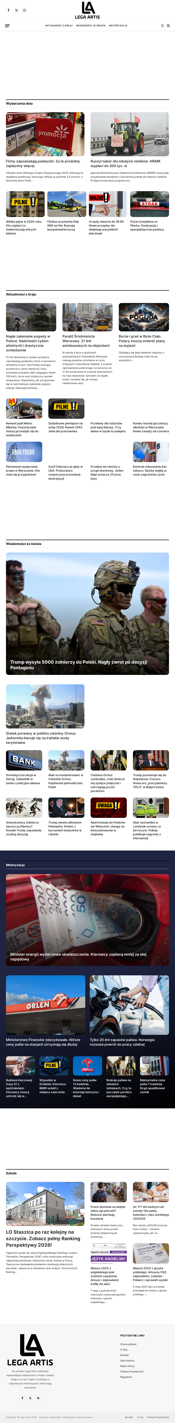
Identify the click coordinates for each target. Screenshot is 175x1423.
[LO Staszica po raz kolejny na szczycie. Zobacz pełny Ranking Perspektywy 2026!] (45, 1204)
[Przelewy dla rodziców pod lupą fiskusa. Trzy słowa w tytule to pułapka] (109, 408)
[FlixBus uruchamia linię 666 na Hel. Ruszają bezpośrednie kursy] (66, 204)
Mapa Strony (127, 1366)
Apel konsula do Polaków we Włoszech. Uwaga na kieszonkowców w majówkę (108, 828)
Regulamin (126, 1376)
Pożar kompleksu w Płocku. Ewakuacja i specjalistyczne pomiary (147, 225)
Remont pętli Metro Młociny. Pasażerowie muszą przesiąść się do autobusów (22, 429)
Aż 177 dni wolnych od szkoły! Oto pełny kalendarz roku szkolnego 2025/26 (151, 1212)
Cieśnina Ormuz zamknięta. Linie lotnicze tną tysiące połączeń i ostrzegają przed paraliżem (108, 783)
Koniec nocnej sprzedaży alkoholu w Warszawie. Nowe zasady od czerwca (151, 427)
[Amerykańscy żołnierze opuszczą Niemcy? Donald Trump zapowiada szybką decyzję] (24, 808)
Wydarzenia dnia (19, 104)
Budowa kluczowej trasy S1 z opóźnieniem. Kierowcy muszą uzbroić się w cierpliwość (19, 1088)
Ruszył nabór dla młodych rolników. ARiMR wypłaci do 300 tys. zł (125, 163)
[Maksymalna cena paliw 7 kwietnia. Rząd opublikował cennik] (154, 1066)
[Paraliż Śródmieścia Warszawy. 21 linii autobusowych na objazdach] (87, 317)
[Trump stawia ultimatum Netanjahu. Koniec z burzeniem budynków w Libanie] (66, 808)
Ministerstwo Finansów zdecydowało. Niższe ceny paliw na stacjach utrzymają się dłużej (43, 1042)
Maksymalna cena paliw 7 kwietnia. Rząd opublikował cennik (152, 1086)
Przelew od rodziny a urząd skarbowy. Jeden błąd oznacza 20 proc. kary (107, 472)
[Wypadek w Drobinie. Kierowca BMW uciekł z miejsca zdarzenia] (54, 1066)
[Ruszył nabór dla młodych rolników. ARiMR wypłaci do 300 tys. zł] (130, 134)
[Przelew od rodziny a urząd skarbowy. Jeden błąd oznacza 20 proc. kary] (109, 452)
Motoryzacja (118, 25)
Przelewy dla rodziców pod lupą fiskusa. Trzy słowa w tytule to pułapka (108, 427)
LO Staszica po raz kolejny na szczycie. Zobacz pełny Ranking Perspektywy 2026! (43, 1238)
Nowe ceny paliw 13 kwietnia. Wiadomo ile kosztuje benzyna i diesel (86, 1088)
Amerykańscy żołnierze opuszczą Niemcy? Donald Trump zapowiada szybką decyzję (24, 828)
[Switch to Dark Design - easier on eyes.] (162, 25)
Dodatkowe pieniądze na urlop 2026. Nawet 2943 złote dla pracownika (65, 427)
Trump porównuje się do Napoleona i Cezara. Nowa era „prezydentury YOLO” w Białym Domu (150, 781)
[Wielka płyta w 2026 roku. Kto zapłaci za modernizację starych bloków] (25, 204)
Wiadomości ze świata (91, 25)
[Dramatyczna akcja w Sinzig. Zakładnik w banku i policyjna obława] (24, 760)
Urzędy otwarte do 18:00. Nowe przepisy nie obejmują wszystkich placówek (106, 227)
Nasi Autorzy (127, 1360)
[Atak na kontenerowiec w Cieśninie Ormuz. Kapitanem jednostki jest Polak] (66, 760)
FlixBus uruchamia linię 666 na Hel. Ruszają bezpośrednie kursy (63, 225)
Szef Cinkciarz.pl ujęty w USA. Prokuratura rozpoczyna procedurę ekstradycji (65, 472)
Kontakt (124, 1355)
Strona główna (128, 1344)
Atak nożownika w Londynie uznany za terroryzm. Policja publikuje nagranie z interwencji (147, 830)
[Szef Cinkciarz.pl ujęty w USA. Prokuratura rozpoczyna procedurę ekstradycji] (66, 452)
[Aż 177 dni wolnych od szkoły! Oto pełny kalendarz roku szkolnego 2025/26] (151, 1192)
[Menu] (7, 26)
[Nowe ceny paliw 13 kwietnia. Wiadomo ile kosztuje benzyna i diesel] (87, 1066)
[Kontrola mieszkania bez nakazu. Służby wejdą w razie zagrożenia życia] (151, 452)
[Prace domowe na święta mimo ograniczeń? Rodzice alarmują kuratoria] (109, 1192)
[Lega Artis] (87, 10)
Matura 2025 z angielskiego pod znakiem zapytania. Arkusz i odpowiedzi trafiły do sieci (105, 1276)
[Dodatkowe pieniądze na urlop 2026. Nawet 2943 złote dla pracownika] (66, 408)
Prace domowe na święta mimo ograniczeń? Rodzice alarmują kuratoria (108, 1212)
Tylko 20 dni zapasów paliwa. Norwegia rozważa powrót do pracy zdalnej (122, 1042)
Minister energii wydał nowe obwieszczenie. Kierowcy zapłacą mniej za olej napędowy (78, 956)
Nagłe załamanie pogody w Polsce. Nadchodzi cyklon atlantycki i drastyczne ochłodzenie (28, 343)
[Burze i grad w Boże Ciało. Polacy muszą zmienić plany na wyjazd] (144, 317)
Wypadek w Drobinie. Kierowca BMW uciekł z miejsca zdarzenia (52, 1086)
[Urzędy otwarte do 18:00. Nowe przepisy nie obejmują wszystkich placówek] (108, 204)
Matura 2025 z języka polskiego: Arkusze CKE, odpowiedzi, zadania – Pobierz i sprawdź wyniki (150, 1274)
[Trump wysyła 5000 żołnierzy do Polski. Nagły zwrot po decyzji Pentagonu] (87, 613)
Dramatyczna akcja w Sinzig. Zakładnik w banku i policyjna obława (23, 779)
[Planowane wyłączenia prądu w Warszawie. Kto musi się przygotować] (24, 452)
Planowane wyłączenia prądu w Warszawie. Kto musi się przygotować (23, 470)
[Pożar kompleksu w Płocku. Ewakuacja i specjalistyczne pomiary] (149, 204)
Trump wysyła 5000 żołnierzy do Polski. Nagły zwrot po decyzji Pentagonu (78, 664)
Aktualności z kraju (58, 25)
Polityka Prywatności (132, 1371)
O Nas (123, 1349)
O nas (140, 1417)
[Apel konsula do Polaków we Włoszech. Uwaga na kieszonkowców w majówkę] (109, 808)
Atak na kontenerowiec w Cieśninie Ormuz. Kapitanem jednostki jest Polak (65, 781)
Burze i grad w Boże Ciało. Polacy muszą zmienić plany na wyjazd (142, 341)
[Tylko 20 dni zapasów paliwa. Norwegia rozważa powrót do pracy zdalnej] (129, 1005)
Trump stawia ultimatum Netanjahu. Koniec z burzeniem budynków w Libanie (65, 828)
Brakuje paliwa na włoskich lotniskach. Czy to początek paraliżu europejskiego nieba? (119, 1088)
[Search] (168, 26)
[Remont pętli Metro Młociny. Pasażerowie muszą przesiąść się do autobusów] (24, 408)
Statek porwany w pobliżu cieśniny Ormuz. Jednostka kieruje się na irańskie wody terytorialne (41, 738)
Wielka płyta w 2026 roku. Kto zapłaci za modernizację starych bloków (24, 227)
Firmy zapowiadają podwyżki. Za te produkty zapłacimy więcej (43, 163)
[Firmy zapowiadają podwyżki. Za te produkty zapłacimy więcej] (45, 134)
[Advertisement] (87, 65)
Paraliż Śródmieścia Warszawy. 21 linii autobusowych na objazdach (86, 341)
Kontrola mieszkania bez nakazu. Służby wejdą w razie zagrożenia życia (150, 470)
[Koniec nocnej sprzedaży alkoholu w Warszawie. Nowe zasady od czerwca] (151, 408)
